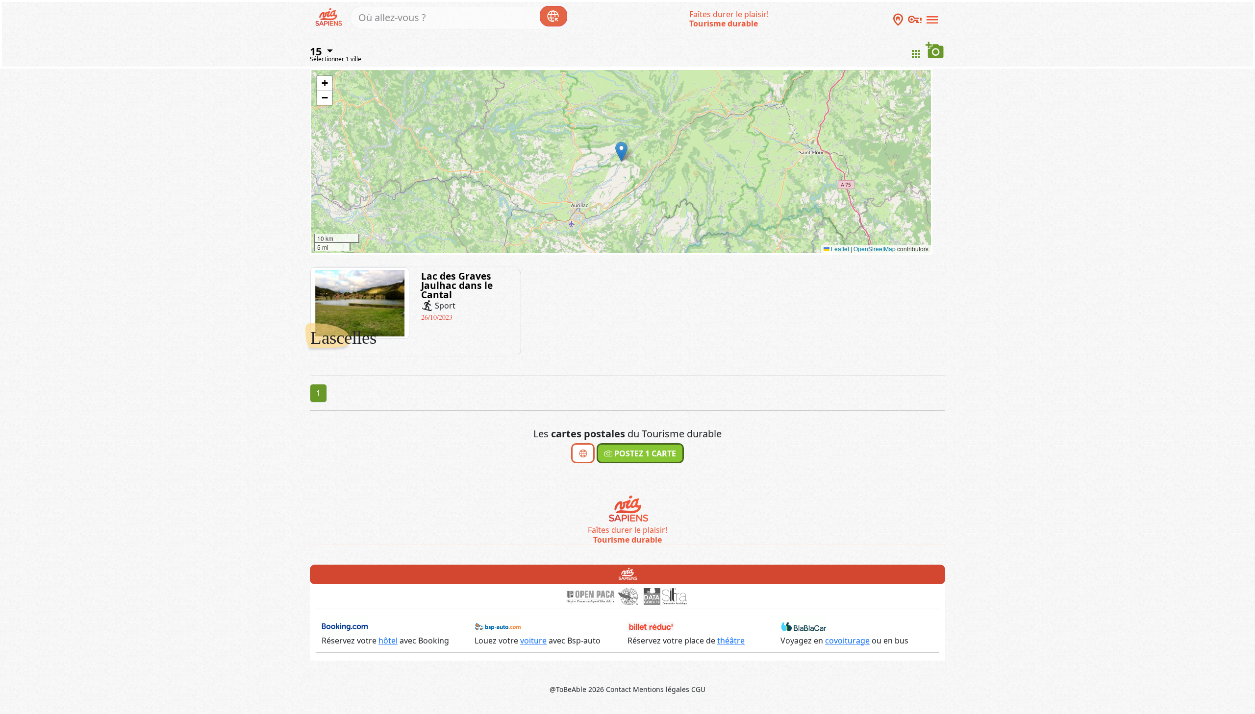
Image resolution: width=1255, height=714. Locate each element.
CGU (698, 689)
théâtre (731, 640)
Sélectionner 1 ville (335, 59)
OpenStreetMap (874, 248)
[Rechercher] (553, 16)
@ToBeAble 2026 (577, 689)
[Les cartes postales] (583, 453)
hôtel (388, 640)
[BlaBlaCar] (803, 625)
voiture (533, 640)
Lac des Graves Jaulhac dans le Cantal (457, 285)
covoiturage (847, 640)
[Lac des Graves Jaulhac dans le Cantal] (359, 302)
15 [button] (317, 51)
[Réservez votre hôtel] (345, 625)
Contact (618, 689)
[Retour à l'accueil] (628, 573)
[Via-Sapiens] (628, 509)
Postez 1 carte (644, 453)
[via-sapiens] (330, 16)
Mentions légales (661, 689)
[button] (621, 152)
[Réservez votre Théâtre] (651, 625)
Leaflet (839, 248)
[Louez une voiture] (498, 625)
